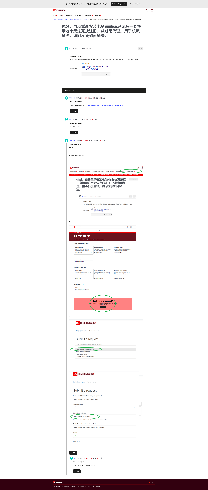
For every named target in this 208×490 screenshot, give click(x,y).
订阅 (54, 15)
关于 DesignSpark (57, 486)
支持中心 (97, 15)
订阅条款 (89, 486)
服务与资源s (88, 15)
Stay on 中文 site (135, 4)
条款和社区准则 (80, 486)
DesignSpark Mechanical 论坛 (80, 19)
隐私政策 (73, 486)
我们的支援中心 (96, 486)
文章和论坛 (69, 15)
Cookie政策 (66, 486)
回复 (75, 111)
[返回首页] (59, 10)
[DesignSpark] (58, 482)
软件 (61, 15)
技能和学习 (78, 15)
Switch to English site (119, 4)
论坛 (66, 19)
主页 (55, 19)
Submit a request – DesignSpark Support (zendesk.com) (106, 105)
